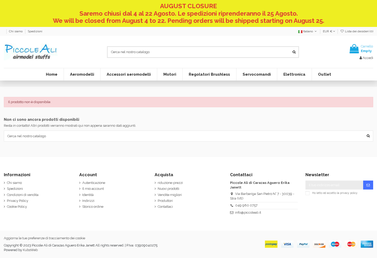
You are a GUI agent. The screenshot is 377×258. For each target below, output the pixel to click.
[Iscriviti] (368, 185)
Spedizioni (35, 31)
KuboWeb (30, 250)
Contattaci (165, 207)
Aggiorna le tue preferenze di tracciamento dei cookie (44, 238)
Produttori (165, 201)
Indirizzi (88, 201)
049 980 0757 (246, 205)
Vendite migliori (170, 195)
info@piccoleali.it (248, 212)
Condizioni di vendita (22, 195)
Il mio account (93, 189)
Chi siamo (16, 31)
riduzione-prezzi (170, 183)
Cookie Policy (17, 207)
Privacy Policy (17, 201)
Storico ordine (92, 207)
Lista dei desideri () (358, 31)
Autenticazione (93, 183)
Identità (88, 195)
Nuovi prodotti (168, 189)
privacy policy (349, 192)
